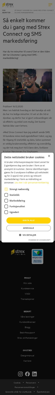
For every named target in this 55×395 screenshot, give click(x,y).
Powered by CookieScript (39, 240)
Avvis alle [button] (28, 228)
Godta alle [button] (29, 220)
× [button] (49, 156)
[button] (27, 235)
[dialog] (27, 197)
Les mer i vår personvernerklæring (32, 182)
